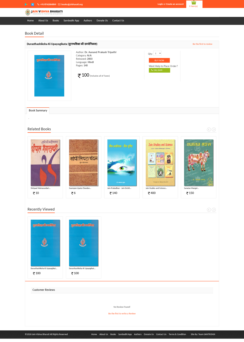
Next (213, 129)
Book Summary (38, 110)
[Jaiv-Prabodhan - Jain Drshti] (121, 162)
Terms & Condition (177, 334)
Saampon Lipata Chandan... (80, 188)
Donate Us (102, 20)
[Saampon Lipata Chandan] (83, 162)
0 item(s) (193, 6)
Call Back (157, 70)
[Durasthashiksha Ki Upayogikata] (45, 243)
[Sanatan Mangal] (198, 162)
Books (56, 20)
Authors (88, 20)
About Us (43, 20)
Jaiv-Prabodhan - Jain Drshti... (119, 188)
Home (30, 20)
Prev (209, 129)
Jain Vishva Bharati (40, 334)
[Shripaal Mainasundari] (45, 162)
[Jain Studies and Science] (160, 162)
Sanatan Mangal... (191, 188)
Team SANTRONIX (206, 334)
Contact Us (118, 20)
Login (160, 4)
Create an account (175, 4)
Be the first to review (202, 44)
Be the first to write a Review (122, 313)
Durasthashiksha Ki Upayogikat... (44, 269)
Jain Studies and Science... (156, 188)
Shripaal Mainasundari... (40, 188)
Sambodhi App (71, 20)
